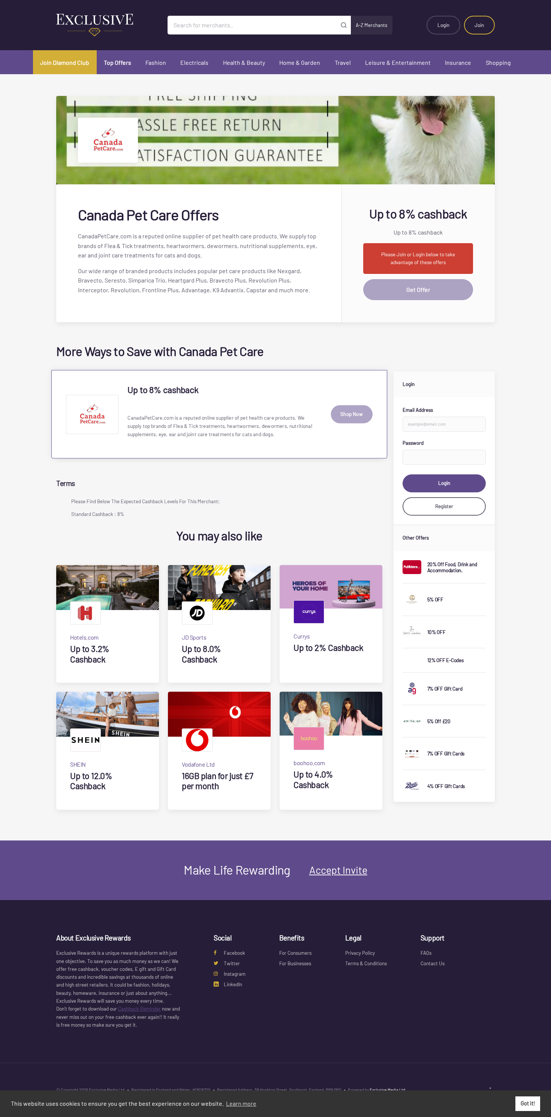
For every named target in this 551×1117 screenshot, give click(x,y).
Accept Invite (338, 870)
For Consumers (295, 953)
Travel (343, 62)
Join (479, 25)
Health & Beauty (244, 62)
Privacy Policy (360, 953)
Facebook (234, 953)
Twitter (232, 963)
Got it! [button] (528, 1103)
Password (413, 443)
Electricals (194, 62)
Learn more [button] (241, 1103)
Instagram (235, 974)
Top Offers (117, 62)
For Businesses (295, 963)
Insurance (458, 62)
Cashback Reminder (139, 1009)
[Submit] (344, 25)
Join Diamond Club (64, 62)
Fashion (155, 62)
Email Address (418, 410)
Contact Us (433, 963)
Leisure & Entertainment (398, 62)
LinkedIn (233, 984)
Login (443, 25)
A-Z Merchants (371, 25)
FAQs (426, 953)
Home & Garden (299, 62)
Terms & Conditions (366, 963)
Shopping (498, 62)
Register (444, 506)
